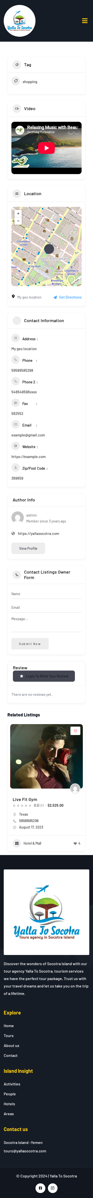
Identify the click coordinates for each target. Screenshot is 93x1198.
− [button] (18, 221)
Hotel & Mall (32, 843)
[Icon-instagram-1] (53, 1188)
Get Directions (70, 297)
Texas (23, 814)
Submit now (30, 643)
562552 (17, 413)
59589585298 (22, 370)
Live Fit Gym (25, 799)
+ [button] (18, 213)
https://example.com (28, 456)
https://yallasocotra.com (38, 533)
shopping (30, 81)
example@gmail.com (28, 435)
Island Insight (18, 1071)
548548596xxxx (24, 392)
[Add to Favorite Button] (75, 731)
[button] (11, 788)
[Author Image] (75, 788)
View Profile (28, 548)
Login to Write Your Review (47, 676)
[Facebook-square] (40, 1188)
